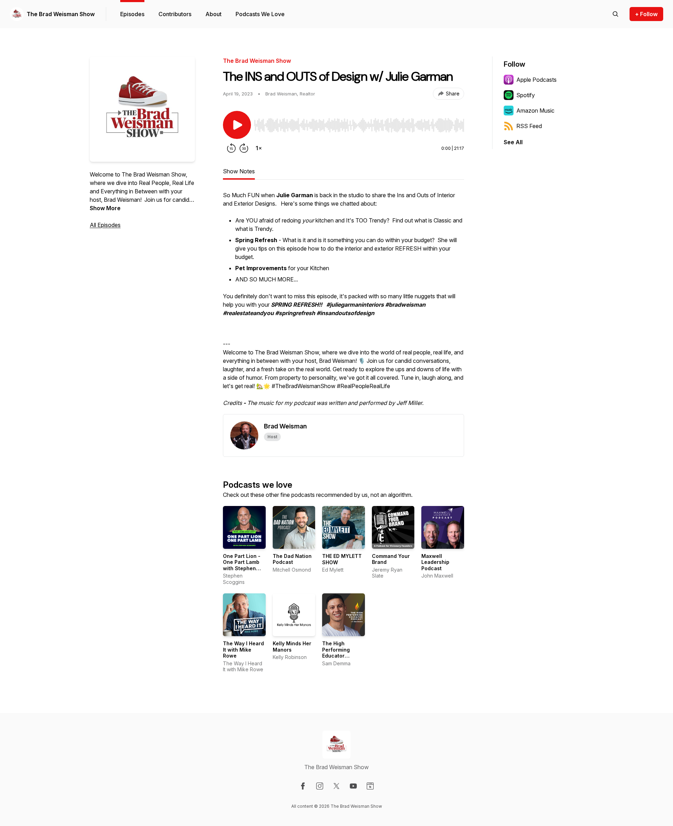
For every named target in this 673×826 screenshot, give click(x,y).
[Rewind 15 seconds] (231, 148)
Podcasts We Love (260, 14)
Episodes (132, 14)
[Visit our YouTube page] (353, 786)
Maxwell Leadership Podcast (435, 562)
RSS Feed (529, 125)
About (213, 14)
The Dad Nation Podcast (292, 559)
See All (513, 142)
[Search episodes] (615, 14)
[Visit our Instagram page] (319, 786)
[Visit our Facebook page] (302, 786)
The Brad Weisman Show (61, 14)
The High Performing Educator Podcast (336, 652)
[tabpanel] (343, 302)
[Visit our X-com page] (336, 786)
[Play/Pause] (237, 125)
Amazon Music (535, 110)
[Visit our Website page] (370, 786)
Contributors (174, 14)
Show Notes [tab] (239, 171)
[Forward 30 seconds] (244, 148)
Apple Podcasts (536, 79)
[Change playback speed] (259, 148)
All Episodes (105, 224)
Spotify (525, 95)
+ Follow (646, 14)
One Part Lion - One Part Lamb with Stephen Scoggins (241, 565)
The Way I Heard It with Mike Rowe (243, 649)
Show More (105, 208)
